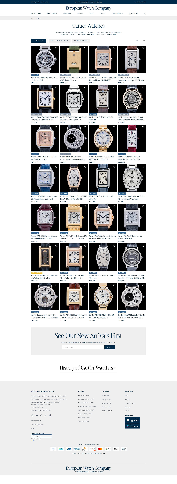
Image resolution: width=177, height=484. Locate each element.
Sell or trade (106, 407)
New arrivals (106, 399)
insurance (67, 13)
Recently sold (106, 403)
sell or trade (118, 13)
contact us (90, 34)
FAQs (33, 428)
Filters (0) (37, 40)
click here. (112, 34)
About (127, 399)
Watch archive (107, 410)
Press (127, 410)
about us (103, 13)
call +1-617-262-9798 (140, 2)
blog (91, 13)
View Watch (45, 59)
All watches (106, 395)
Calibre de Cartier (81, 40)
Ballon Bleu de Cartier (59, 40)
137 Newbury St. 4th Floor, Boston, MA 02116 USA (49, 399)
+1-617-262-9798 (37, 407)
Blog (126, 395)
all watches (36, 13)
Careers (128, 407)
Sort (136, 40)
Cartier (39, 18)
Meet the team (130, 403)
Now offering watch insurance (88, 2)
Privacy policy (36, 420)
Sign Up (109, 347)
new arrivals (52, 13)
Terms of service (37, 424)
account (134, 13)
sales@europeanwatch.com (39, 2)
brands (80, 13)
